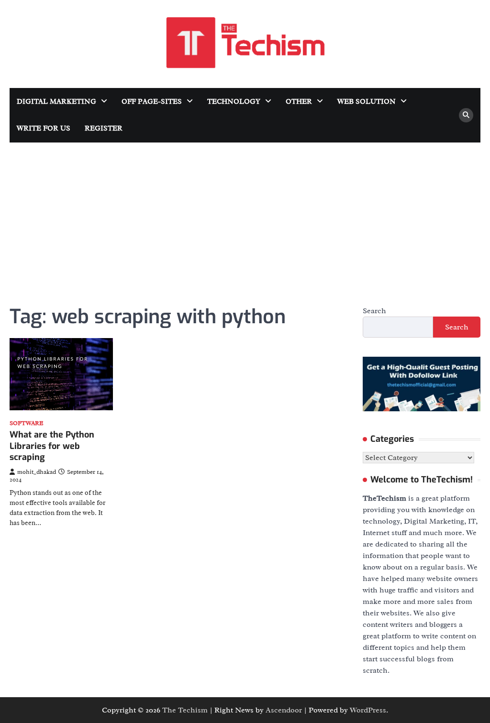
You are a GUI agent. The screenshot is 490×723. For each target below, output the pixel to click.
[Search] (466, 115)
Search (374, 311)
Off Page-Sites (152, 101)
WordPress (368, 710)
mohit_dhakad (36, 472)
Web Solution (366, 101)
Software (27, 423)
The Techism (185, 710)
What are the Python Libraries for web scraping (52, 446)
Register (103, 128)
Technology (233, 101)
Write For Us (43, 128)
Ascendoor (284, 710)
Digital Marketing (56, 101)
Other (299, 101)
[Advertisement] (245, 214)
